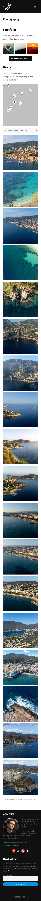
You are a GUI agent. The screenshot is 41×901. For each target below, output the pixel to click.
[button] (8, 48)
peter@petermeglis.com (11, 845)
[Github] (27, 851)
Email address (7, 875)
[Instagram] (22, 851)
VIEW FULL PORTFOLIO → (20, 58)
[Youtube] (13, 851)
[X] (18, 851)
